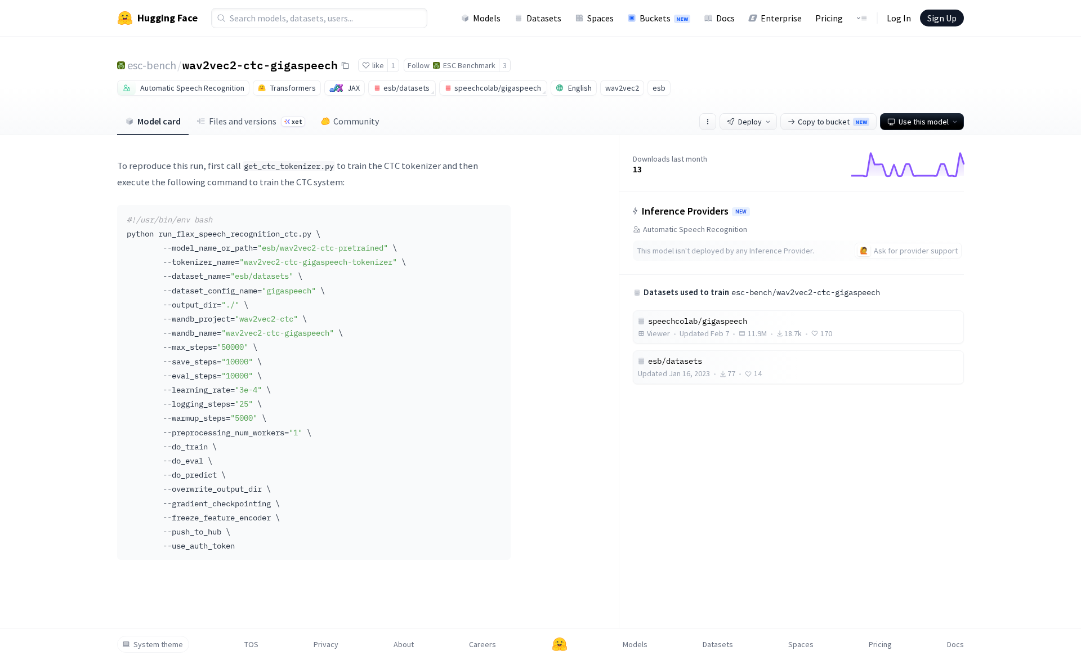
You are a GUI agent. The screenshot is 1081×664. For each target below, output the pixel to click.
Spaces (600, 18)
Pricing (829, 18)
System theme (158, 644)
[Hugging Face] (560, 644)
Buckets (664, 18)
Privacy (326, 644)
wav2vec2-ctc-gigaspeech (260, 65)
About (404, 644)
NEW (741, 211)
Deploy (750, 122)
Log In (899, 18)
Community (356, 121)
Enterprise (781, 18)
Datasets (543, 18)
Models (487, 18)
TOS (251, 644)
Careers (482, 644)
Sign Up (942, 18)
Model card (159, 121)
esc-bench (151, 65)
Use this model (924, 122)
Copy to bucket (832, 122)
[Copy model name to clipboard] (345, 65)
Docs (725, 18)
